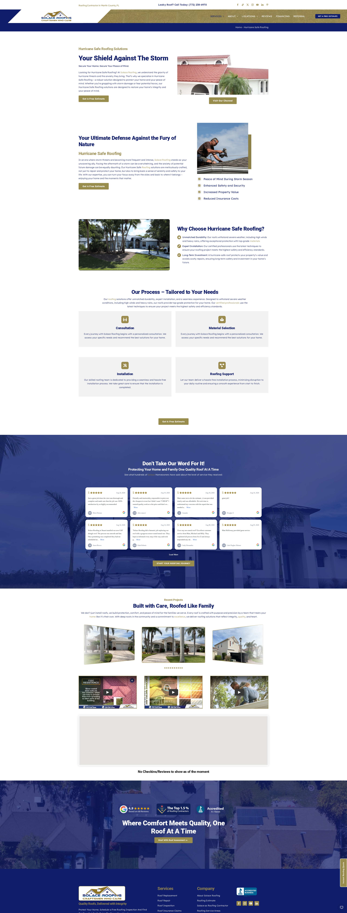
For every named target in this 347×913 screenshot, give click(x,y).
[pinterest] (267, 5)
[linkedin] (262, 5)
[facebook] (238, 5)
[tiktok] (243, 5)
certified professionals (228, 302)
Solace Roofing (128, 72)
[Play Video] (107, 692)
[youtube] (257, 5)
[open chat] (341, 907)
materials (255, 241)
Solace (151, 474)
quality (241, 616)
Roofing (146, 167)
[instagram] (252, 5)
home (93, 616)
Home (238, 27)
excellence (179, 616)
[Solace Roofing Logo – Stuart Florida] (56, 12)
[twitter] (248, 5)
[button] (165, 667)
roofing (112, 299)
